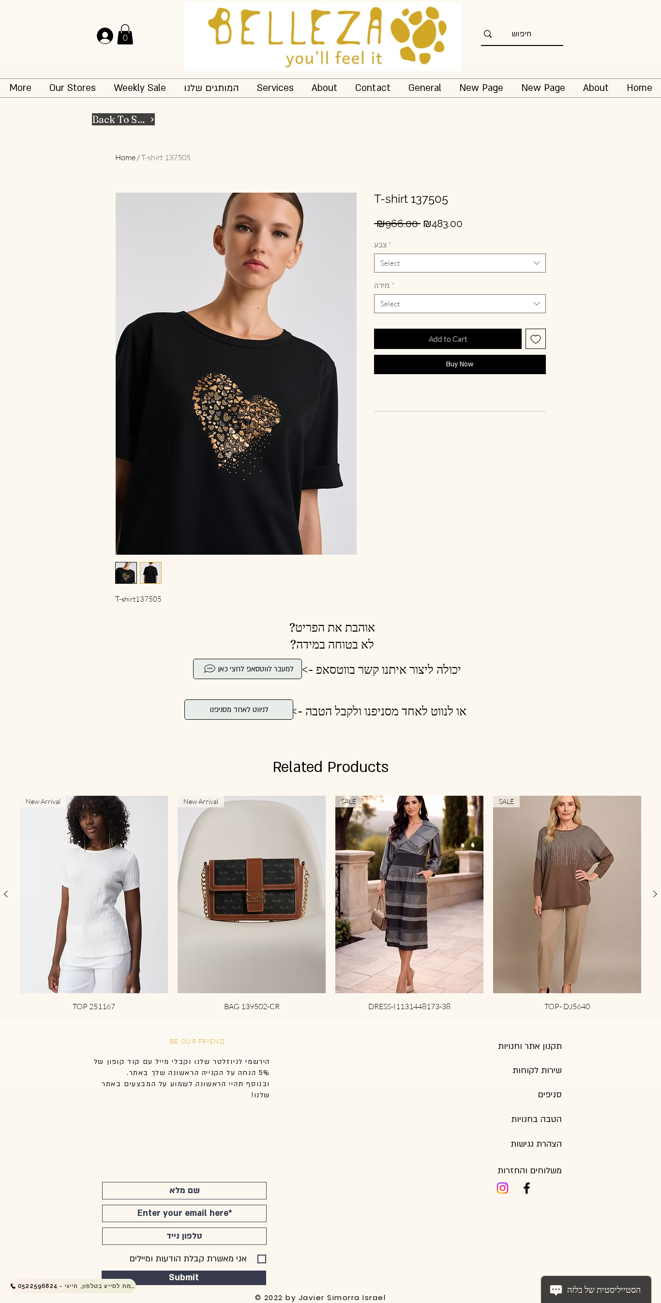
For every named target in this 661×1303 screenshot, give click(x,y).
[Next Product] (655, 894)
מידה (384, 285)
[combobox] (460, 263)
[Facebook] (526, 1188)
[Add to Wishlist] (536, 339)
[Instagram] (502, 1188)
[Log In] (113, 36)
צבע (382, 244)
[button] (125, 34)
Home (125, 157)
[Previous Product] (6, 894)
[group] (330, 903)
